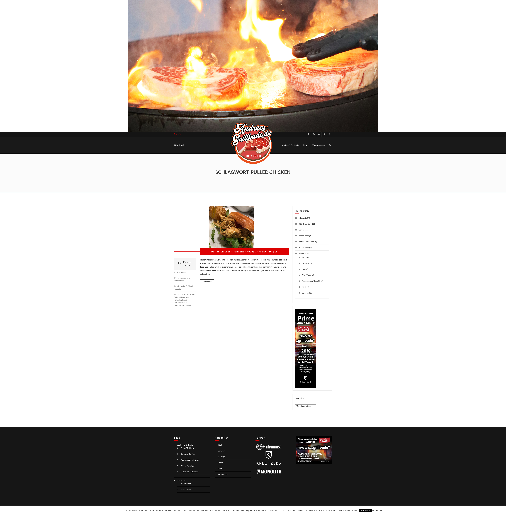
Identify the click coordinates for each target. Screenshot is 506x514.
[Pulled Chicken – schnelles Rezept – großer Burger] (231, 229)
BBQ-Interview (318, 145)
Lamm (304, 269)
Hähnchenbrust (180, 300)
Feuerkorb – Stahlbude (190, 472)
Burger (186, 294)
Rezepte (177, 289)
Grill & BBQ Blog (187, 448)
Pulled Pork (186, 305)
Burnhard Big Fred (188, 454)
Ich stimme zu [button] (365, 510)
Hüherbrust (179, 303)
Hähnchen (184, 297)
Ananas (180, 294)
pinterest (324, 134)
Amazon (329, 134)
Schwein (305, 293)
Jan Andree (181, 272)
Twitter (319, 134)
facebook (308, 134)
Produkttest (304, 247)
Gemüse (302, 230)
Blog (305, 145)
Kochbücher (304, 236)
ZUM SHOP (179, 145)
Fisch (304, 257)
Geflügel (189, 286)
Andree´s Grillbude (290, 145)
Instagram (313, 134)
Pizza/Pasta (306, 275)
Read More (377, 510)
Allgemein (181, 286)
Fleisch (177, 297)
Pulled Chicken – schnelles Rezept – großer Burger (244, 251)
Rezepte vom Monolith (311, 281)
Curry (192, 294)
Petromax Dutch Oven (190, 460)
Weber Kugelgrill (187, 466)
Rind (304, 287)
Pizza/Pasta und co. (306, 241)
